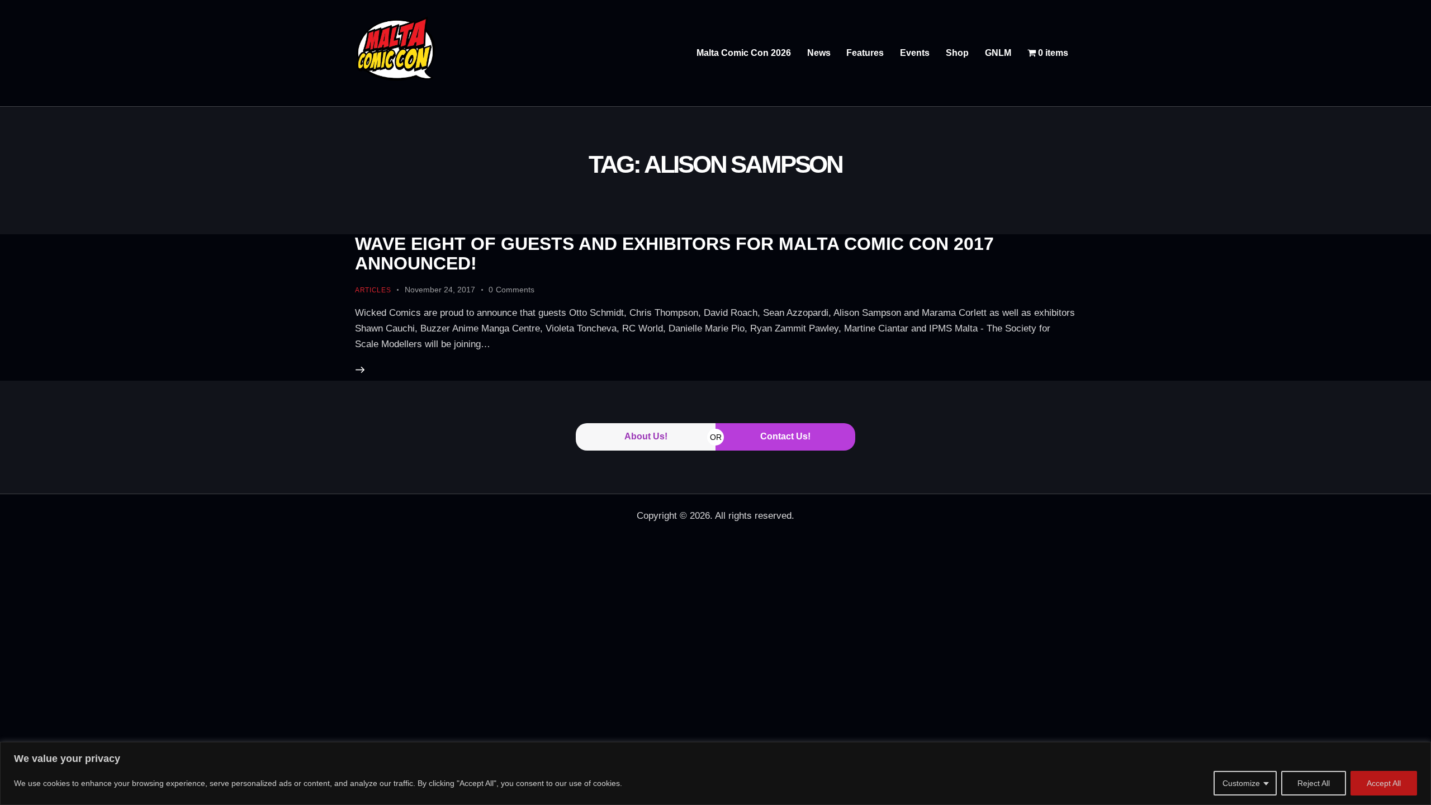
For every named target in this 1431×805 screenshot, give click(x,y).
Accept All (1384, 783)
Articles (373, 290)
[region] (715, 773)
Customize (1241, 783)
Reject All (1313, 783)
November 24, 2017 (440, 289)
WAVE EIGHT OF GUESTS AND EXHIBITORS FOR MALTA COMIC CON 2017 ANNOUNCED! (674, 253)
